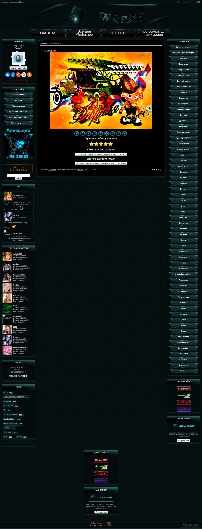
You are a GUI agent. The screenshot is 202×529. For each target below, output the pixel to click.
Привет (183, 178)
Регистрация (14, 2)
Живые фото (183, 337)
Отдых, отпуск (183, 149)
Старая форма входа (18, 81)
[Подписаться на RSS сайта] (124, 133)
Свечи (183, 155)
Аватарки (183, 359)
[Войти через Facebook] (13, 74)
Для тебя (183, 115)
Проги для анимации (18, 112)
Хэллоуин (183, 251)
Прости (183, 189)
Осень (183, 212)
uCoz (110, 525)
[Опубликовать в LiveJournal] (118, 133)
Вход (22, 2)
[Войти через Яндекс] (18, 74)
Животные (183, 223)
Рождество (183, 280)
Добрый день (183, 75)
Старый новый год (183, 274)
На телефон (183, 348)
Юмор (183, 308)
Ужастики (183, 257)
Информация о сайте (18, 117)
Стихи (183, 246)
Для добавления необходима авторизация (18, 239)
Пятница (183, 92)
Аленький (80, 169)
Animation (7, 401)
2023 (51, 43)
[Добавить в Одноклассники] (100, 133)
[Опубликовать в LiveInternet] (94, 133)
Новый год (183, 268)
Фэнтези (183, 229)
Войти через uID (18, 68)
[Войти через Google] (23, 74)
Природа (183, 217)
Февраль (57, 43)
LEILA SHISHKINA (10, 414)
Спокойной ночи (183, 87)
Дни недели (183, 104)
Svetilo (19, 436)
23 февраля (50, 50)
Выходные (183, 98)
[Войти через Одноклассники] (29, 74)
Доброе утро (183, 70)
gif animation (8, 405)
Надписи (183, 58)
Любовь (183, 160)
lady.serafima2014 (10, 423)
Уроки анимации (183, 47)
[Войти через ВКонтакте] (7, 74)
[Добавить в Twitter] (88, 133)
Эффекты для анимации (183, 53)
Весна (183, 200)
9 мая (183, 331)
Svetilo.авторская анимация (13, 396)
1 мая (183, 325)
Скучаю (183, 183)
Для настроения (183, 109)
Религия (183, 286)
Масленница (183, 297)
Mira (4, 410)
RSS (198, 2)
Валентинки (183, 166)
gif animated (7, 432)
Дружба (183, 172)
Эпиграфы (183, 365)
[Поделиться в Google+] (112, 133)
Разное (183, 371)
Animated (6, 427)
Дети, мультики (183, 132)
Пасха (183, 320)
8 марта (183, 303)
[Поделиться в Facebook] (76, 133)
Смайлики (183, 354)
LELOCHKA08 (8, 419)
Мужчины (183, 126)
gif (4, 392)
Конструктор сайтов (98, 525)
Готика (183, 263)
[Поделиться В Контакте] (82, 133)
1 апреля (183, 314)
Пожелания (183, 64)
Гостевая (18, 100)
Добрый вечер (183, 81)
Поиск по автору (18, 123)
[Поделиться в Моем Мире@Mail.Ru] (106, 133)
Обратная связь (18, 106)
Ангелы (183, 234)
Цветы (183, 240)
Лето (183, 206)
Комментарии (183, 342)
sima (5, 436)
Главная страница (18, 95)
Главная (5, 2)
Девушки (183, 121)
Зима (183, 195)
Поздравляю (183, 143)
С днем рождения (183, 138)
